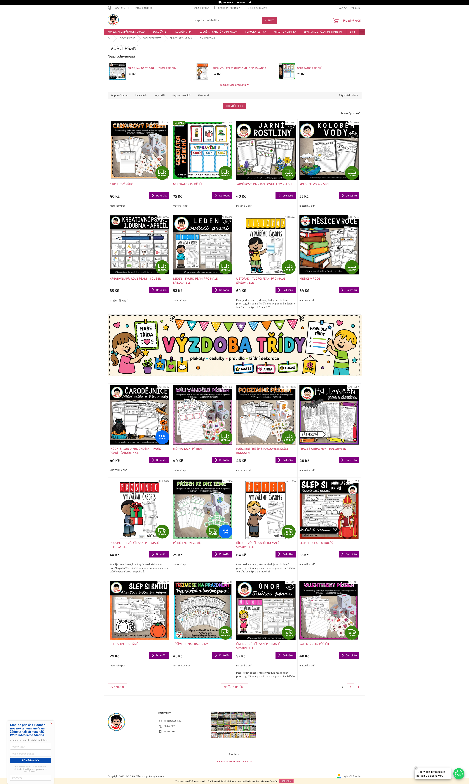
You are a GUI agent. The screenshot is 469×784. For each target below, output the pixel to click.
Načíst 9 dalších (234, 686)
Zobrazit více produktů (233, 84)
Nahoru (119, 686)
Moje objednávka (257, 8)
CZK (341, 8)
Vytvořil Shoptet (353, 776)
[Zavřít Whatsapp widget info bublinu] (416, 768)
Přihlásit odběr (30, 760)
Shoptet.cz (235, 754)
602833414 (169, 732)
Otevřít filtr (234, 105)
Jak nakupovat (202, 8)
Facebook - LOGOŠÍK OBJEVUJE (234, 761)
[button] (458, 773)
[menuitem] (126, 32)
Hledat (269, 20)
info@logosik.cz (173, 721)
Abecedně (203, 95)
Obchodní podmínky (229, 8)
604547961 (169, 726)
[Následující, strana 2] (350, 687)
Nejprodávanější (181, 95)
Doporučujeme (119, 95)
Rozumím (286, 781)
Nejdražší (160, 95)
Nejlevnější (141, 95)
